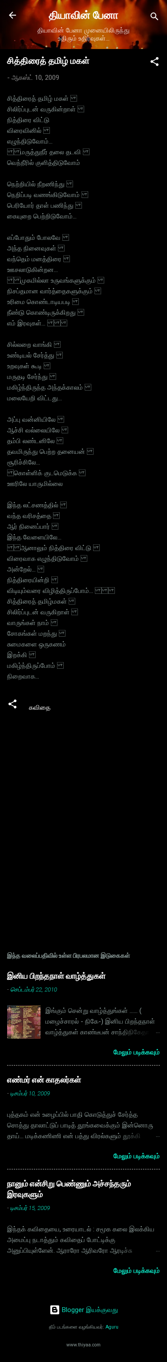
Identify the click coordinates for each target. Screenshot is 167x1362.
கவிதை (39, 708)
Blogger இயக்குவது (89, 1310)
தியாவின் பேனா (83, 15)
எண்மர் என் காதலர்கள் (44, 1079)
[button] (154, 63)
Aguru (112, 1327)
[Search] (154, 18)
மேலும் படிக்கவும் (137, 1052)
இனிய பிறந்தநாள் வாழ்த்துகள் (56, 975)
